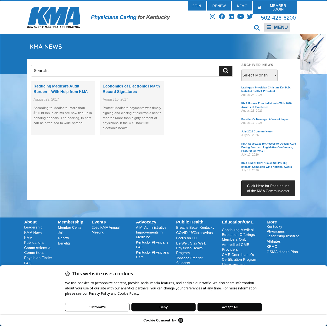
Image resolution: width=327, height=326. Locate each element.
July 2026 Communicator (257, 131)
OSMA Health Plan (282, 252)
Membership (70, 222)
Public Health (189, 222)
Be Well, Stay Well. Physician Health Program (191, 248)
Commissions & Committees (37, 250)
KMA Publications (34, 240)
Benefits (64, 243)
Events (99, 222)
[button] (257, 28)
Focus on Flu (186, 238)
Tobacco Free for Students (189, 260)
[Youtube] (241, 16)
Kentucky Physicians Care (152, 254)
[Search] (225, 71)
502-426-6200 (278, 18)
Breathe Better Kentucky (195, 227)
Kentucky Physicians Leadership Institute (283, 231)
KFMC (272, 246)
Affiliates (274, 241)
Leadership (33, 227)
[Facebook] (222, 16)
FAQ (28, 263)
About (30, 222)
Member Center (70, 227)
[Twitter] (250, 16)
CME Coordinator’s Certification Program (240, 257)
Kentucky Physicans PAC (152, 244)
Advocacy (146, 222)
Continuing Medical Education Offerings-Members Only (239, 234)
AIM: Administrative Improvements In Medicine (151, 232)
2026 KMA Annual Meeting (105, 229)
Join (61, 233)
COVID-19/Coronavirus (194, 233)
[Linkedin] (231, 16)
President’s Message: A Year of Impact (265, 119)
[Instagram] (213, 16)
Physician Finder (38, 258)
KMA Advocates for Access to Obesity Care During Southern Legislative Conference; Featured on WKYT (268, 147)
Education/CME (238, 222)
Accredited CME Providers (235, 247)
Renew (63, 238)
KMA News (33, 232)
